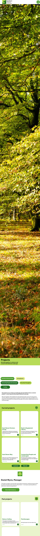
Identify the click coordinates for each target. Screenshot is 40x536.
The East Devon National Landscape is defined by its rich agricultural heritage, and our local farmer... (10, 432)
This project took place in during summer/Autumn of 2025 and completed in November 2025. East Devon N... (10, 522)
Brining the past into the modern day (28, 522)
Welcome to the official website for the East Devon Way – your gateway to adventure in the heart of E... (10, 459)
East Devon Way (7, 454)
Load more (15, 466)
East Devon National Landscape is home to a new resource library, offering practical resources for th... (29, 432)
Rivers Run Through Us (26, 383)
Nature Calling (7, 519)
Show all (25, 466)
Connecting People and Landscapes (9, 383)
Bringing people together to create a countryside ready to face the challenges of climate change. (29, 459)
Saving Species (20, 378)
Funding (5, 387)
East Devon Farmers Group (7, 378)
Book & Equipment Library (27, 428)
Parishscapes (25, 519)
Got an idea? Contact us (10, 490)
